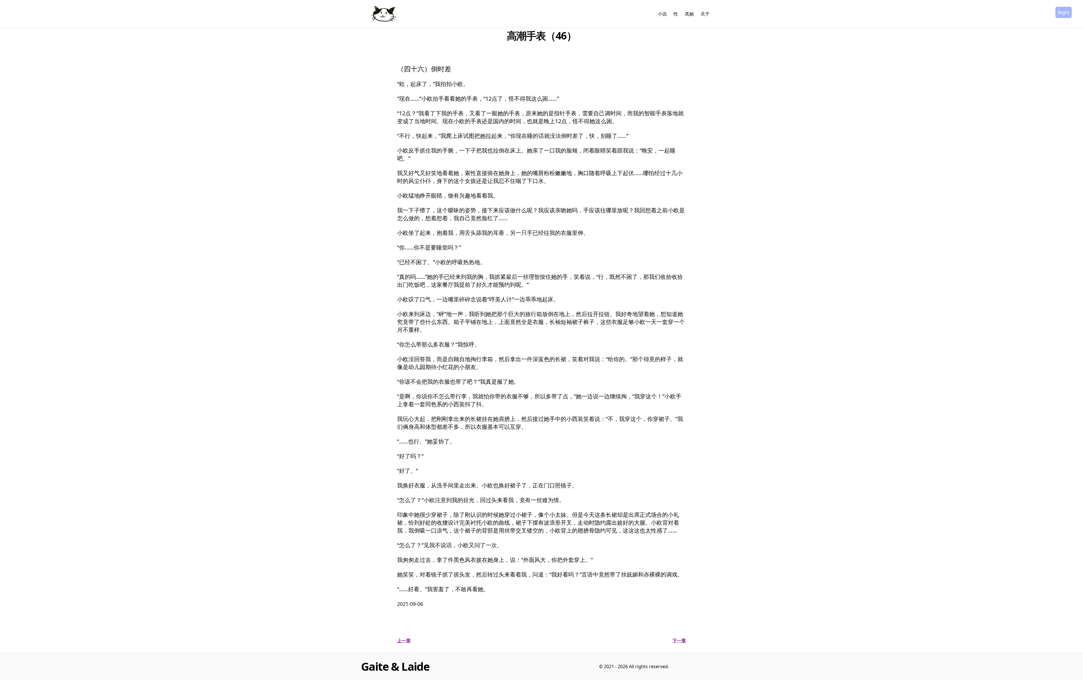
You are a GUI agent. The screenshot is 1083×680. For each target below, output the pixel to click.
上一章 (404, 640)
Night (1063, 12)
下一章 (679, 640)
